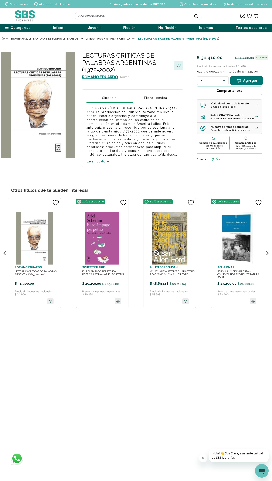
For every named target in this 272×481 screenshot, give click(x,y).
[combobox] (138, 16)
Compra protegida (245, 142)
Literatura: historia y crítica (108, 38)
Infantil (59, 28)
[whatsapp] (217, 159)
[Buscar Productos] (195, 16)
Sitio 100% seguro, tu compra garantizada (246, 147)
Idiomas (206, 28)
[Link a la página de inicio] (3, 38)
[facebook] (213, 159)
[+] (224, 81)
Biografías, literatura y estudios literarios (44, 38)
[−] (201, 81)
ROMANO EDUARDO (100, 77)
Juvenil (94, 28)
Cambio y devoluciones (213, 142)
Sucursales (19, 4)
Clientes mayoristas (200, 4)
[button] (229, 105)
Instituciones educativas (247, 4)
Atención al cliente (54, 4)
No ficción (167, 28)
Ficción (129, 28)
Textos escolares (251, 28)
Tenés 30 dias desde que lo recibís (213, 147)
